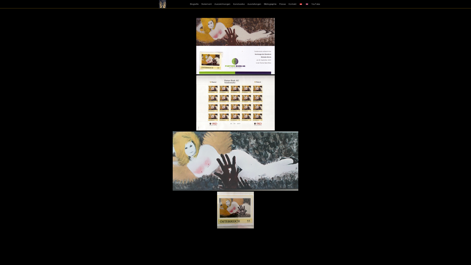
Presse (282, 4)
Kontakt (292, 4)
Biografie (194, 4)
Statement (206, 4)
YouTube (315, 4)
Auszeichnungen (222, 4)
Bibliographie (270, 4)
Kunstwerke (239, 4)
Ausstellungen (254, 4)
